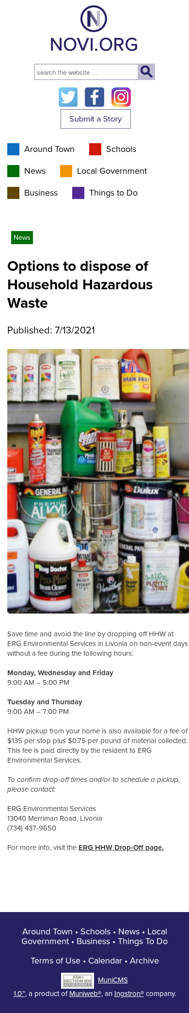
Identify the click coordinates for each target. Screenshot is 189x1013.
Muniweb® (85, 993)
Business (41, 192)
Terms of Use (55, 960)
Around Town (49, 149)
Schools (121, 149)
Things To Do (143, 941)
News (35, 171)
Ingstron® (129, 993)
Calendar (105, 960)
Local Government (112, 171)
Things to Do (113, 192)
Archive (144, 960)
